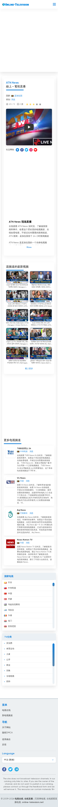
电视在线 (6, 710)
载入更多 (29, 369)
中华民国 (12, 588)
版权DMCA (7, 733)
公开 (8, 660)
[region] (29, 605)
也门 (10, 621)
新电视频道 (7, 715)
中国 (10, 594)
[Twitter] (26, 150)
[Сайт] (17, 150)
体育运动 (10, 649)
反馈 (4, 745)
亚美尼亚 (12, 626)
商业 (8, 665)
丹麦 (10, 599)
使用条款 (6, 739)
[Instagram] (31, 150)
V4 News (21, 478)
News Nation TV (24, 540)
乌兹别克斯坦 (14, 605)
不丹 (10, 583)
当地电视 (10, 676)
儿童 (8, 654)
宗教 (8, 671)
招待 (8, 681)
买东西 (9, 643)
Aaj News (21, 510)
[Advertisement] (29, 41)
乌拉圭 (11, 610)
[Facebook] (22, 150)
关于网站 (6, 727)
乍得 (10, 616)
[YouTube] (35, 150)
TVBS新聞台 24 (24, 449)
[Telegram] (16, 769)
